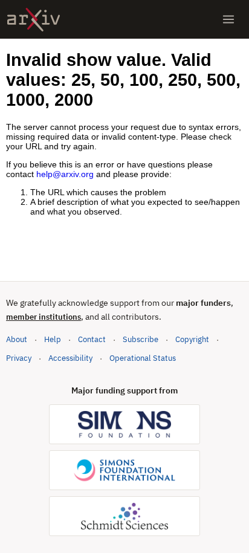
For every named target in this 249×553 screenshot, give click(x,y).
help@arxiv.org (65, 174)
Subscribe (140, 339)
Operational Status (142, 357)
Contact (92, 339)
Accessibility (70, 358)
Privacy (18, 358)
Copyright (192, 339)
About (16, 339)
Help (52, 339)
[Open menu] (228, 19)
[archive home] (33, 19)
